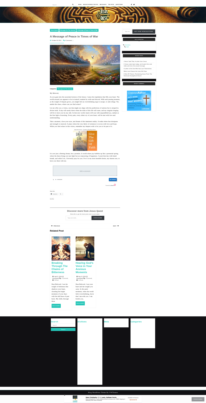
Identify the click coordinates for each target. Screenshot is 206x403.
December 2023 (81, 377)
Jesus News (133, 330)
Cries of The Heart (135, 324)
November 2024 (81, 348)
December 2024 (81, 345)
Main (80, 4)
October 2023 (81, 382)
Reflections (133, 340)
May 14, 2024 (82, 276)
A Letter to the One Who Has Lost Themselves (138, 68)
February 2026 (81, 330)
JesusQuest (55, 278)
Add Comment (113, 179)
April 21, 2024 (58, 276)
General (132, 327)
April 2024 (80, 366)
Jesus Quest (54, 30)
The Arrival (133, 343)
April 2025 (80, 340)
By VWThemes (112, 392)
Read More (56, 306)
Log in (105, 324)
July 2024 (80, 358)
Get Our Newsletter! (143, 31)
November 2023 (81, 379)
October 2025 (81, 335)
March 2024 (80, 369)
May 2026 (80, 324)
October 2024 (81, 351)
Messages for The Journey (67, 30)
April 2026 (80, 327)
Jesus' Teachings (135, 332)
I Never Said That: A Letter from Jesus (135, 61)
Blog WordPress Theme (97, 392)
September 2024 (81, 353)
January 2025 (81, 343)
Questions (119, 4)
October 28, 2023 (56, 40)
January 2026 (81, 332)
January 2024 (81, 374)
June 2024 (80, 361)
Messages (103, 4)
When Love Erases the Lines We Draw (135, 71)
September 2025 (81, 337)
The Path (111, 4)
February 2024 (81, 371)
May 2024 (80, 364)
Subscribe (97, 218)
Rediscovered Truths (90, 4)
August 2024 (80, 356)
